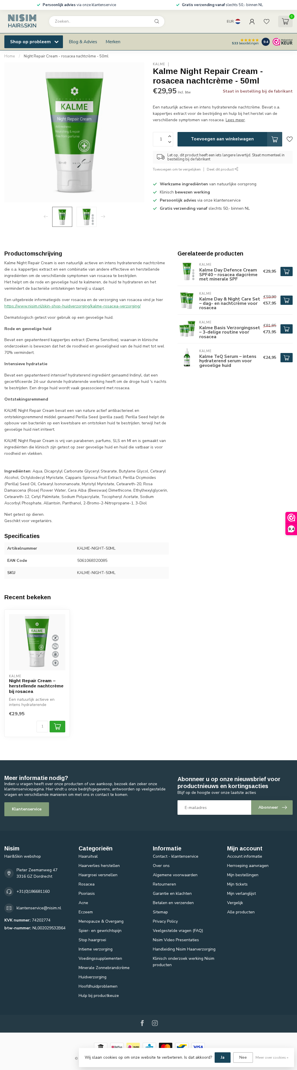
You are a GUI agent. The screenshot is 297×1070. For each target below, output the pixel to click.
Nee (243, 1057)
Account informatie (244, 856)
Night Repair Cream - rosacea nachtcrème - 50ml (66, 56)
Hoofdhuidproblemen (98, 986)
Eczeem (86, 912)
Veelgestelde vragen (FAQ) (178, 930)
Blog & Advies (83, 42)
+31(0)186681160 (33, 891)
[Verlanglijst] (266, 21)
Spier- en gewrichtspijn (100, 930)
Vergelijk (235, 903)
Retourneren (164, 884)
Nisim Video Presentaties (176, 940)
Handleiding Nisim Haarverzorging (184, 949)
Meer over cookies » (272, 1057)
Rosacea (87, 884)
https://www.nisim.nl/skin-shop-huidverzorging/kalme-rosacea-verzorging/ (72, 306)
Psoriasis (87, 893)
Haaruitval (88, 856)
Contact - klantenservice (175, 856)
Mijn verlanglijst (241, 893)
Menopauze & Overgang (101, 921)
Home (9, 56)
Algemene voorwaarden (175, 875)
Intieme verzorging (96, 949)
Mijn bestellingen (242, 875)
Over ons (161, 865)
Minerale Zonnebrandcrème (104, 968)
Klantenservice (26, 809)
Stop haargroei (92, 940)
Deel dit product (221, 169)
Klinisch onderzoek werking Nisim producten (183, 962)
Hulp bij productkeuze (99, 995)
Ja (222, 1057)
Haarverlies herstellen (99, 865)
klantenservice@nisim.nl (39, 908)
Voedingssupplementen (100, 958)
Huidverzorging (92, 977)
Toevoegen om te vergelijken (177, 169)
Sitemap (160, 912)
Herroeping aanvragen (248, 865)
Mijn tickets (237, 884)
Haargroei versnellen (98, 875)
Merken (113, 42)
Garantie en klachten (172, 893)
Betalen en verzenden (173, 903)
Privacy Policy (165, 921)
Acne (83, 903)
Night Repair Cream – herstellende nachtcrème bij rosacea (36, 686)
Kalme (159, 64)
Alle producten (241, 912)
